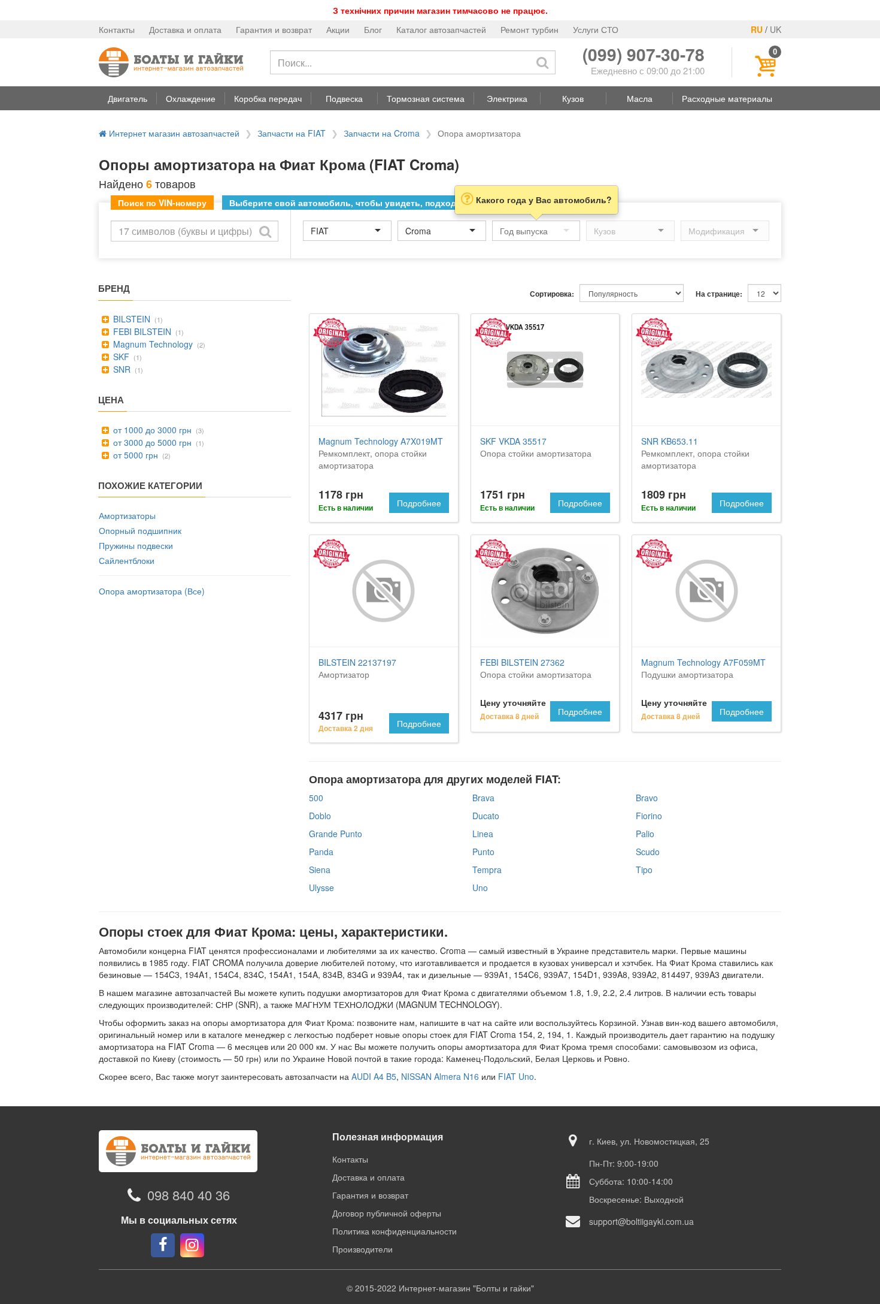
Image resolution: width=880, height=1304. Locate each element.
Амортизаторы (127, 515)
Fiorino (649, 816)
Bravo (647, 798)
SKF (120, 357)
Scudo (648, 852)
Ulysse (321, 888)
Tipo (644, 870)
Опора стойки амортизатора (535, 447)
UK (775, 29)
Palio (645, 834)
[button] (127, 98)
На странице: (719, 294)
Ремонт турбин (529, 29)
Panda (321, 852)
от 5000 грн (134, 455)
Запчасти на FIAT (291, 133)
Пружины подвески (136, 545)
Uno (480, 888)
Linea (482, 834)
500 (316, 798)
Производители (362, 1249)
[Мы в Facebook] (163, 1245)
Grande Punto (335, 834)
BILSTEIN (130, 319)
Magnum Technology (152, 344)
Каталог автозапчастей (441, 29)
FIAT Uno (516, 1076)
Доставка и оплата (185, 29)
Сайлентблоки (126, 560)
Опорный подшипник (140, 530)
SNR (121, 369)
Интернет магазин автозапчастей (173, 133)
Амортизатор (357, 668)
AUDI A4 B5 (373, 1076)
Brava (483, 798)
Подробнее (419, 503)
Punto (483, 852)
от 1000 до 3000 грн (151, 430)
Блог (373, 29)
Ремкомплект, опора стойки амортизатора (380, 453)
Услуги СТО (595, 29)
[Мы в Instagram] (192, 1245)
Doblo (320, 816)
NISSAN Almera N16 (440, 1076)
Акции (338, 29)
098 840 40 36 (188, 1195)
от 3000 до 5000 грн (151, 442)
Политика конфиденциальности (394, 1231)
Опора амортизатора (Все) (152, 591)
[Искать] (542, 62)
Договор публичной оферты (386, 1213)
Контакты (117, 29)
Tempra (487, 870)
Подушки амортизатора (703, 668)
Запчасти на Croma (382, 133)
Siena (319, 870)
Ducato (485, 816)
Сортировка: (552, 294)
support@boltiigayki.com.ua (641, 1221)
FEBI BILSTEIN (141, 331)
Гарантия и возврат (274, 29)
